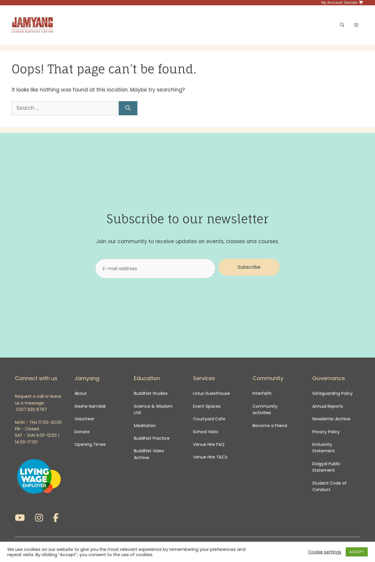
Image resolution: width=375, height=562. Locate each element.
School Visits (205, 432)
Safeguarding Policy (332, 393)
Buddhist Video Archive (149, 454)
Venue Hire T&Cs (210, 457)
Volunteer (84, 419)
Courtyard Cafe (209, 419)
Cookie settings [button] (324, 552)
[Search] (128, 108)
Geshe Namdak (90, 406)
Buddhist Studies (151, 393)
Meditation (145, 426)
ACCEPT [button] (356, 552)
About (80, 393)
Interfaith (262, 393)
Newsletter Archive (331, 419)
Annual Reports (327, 406)
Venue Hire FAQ (208, 444)
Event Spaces (207, 406)
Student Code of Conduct (329, 486)
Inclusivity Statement (323, 447)
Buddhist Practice (152, 438)
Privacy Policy (326, 432)
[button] (249, 267)
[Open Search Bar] (342, 25)
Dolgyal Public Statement (326, 467)
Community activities (265, 409)
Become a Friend (270, 426)
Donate (82, 432)
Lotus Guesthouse (211, 393)
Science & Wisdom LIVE (153, 409)
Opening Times (90, 444)
